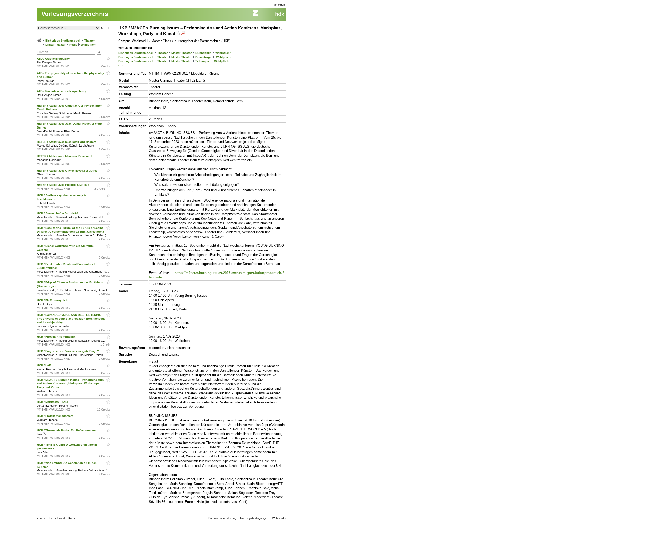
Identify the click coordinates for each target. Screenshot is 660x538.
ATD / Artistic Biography (53, 58)
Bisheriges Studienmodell (62, 40)
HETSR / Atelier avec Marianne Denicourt (65, 156)
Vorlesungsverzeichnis (74, 13)
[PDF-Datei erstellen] (183, 33)
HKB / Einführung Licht (53, 300)
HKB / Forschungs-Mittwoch (56, 336)
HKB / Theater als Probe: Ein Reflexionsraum (67, 430)
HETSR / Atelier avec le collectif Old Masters (67, 141)
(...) (120, 65)
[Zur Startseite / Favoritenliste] (39, 40)
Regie (73, 44)
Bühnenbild (203, 52)
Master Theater (55, 44)
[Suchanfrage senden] (99, 52)
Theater (89, 40)
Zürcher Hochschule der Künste (57, 518)
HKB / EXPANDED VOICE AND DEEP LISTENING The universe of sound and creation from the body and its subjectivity (71, 318)
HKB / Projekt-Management (55, 415)
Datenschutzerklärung (222, 518)
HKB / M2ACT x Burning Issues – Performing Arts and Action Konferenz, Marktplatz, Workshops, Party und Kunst (70, 383)
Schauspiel (202, 61)
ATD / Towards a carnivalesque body (62, 91)
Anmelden (279, 4)
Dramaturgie (203, 57)
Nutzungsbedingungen (254, 518)
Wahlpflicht (88, 44)
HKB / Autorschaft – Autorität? (58, 213)
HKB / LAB (44, 365)
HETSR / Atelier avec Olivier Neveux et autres (67, 170)
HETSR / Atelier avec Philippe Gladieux (63, 184)
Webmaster (279, 518)
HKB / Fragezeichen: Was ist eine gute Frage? (68, 351)
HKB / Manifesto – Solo (53, 401)
